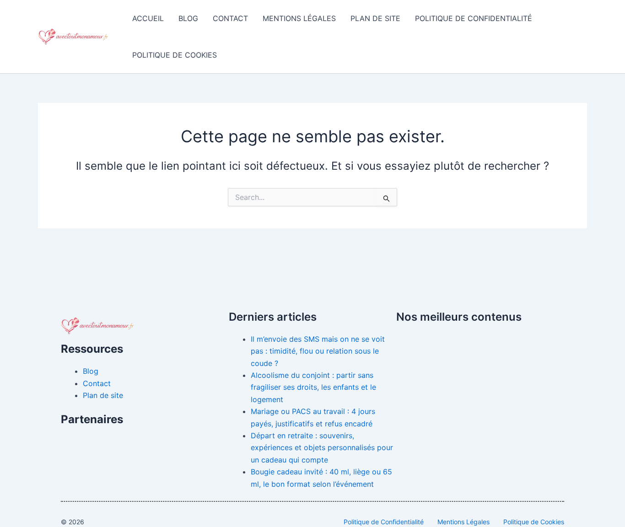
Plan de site (375, 18)
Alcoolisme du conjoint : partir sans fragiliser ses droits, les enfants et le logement (313, 387)
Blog (188, 18)
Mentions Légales (299, 18)
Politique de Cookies (174, 54)
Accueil (148, 18)
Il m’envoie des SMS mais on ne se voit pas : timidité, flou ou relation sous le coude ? (318, 351)
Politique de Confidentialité (473, 18)
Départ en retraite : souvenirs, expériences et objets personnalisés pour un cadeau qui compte (322, 447)
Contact (230, 18)
